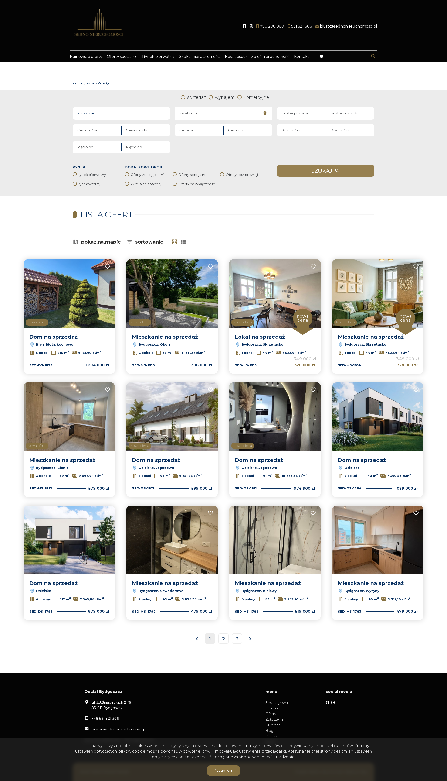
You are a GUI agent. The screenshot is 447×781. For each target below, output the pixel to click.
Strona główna (277, 703)
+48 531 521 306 (105, 718)
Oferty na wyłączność (196, 184)
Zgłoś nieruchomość (270, 56)
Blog (269, 731)
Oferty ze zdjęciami (147, 174)
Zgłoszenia (274, 719)
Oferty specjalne (122, 56)
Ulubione (273, 725)
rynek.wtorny (89, 184)
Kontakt (301, 56)
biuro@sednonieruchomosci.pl (118, 729)
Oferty (270, 714)
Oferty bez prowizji (242, 174)
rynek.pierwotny (92, 174)
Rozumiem (223, 770)
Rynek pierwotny (158, 56)
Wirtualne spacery (146, 184)
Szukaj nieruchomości (199, 56)
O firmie (272, 708)
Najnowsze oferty (86, 56)
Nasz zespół (236, 56)
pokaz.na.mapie (101, 242)
